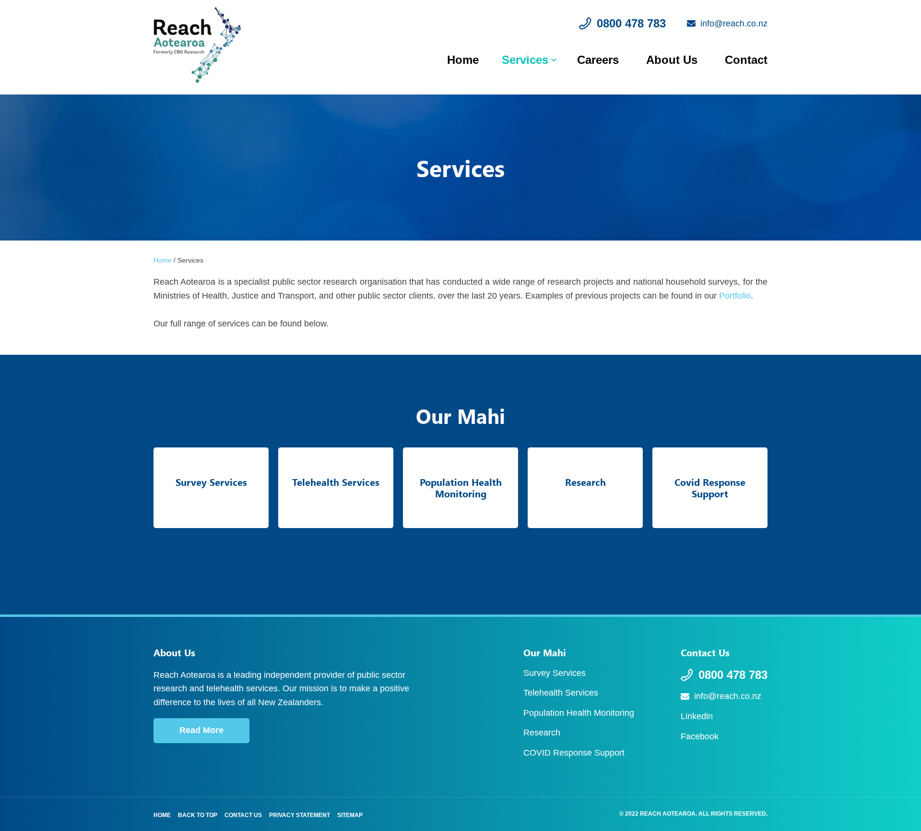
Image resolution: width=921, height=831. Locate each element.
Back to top (197, 815)
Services (525, 59)
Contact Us (243, 815)
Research (541, 732)
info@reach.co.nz (727, 696)
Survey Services (554, 673)
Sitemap (350, 815)
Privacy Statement (299, 815)
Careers (598, 59)
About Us (671, 59)
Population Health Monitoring (578, 713)
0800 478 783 (733, 674)
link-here (211, 487)
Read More (201, 730)
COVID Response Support (574, 753)
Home (463, 59)
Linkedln (697, 716)
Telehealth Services (560, 693)
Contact (746, 59)
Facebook (700, 736)
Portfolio (735, 296)
